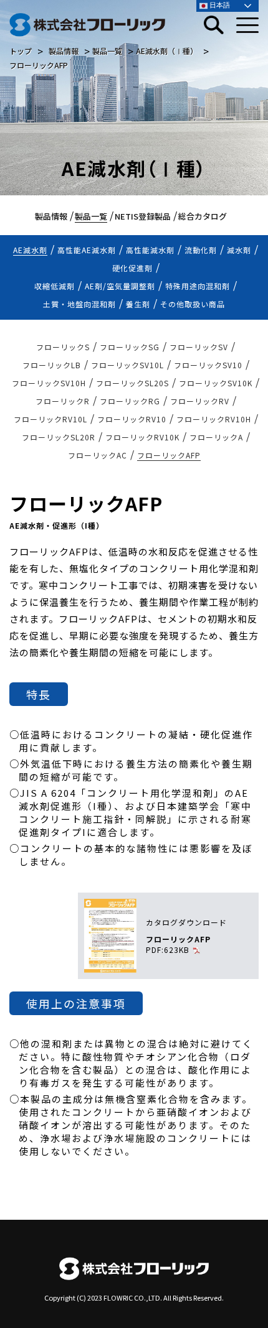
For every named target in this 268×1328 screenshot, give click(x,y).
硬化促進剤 (132, 267)
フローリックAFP (169, 455)
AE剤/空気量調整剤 (120, 286)
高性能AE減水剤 (86, 249)
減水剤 (239, 249)
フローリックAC (97, 455)
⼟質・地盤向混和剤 (79, 304)
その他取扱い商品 (192, 304)
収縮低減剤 (54, 286)
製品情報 (51, 216)
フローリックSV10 (208, 365)
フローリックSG (130, 346)
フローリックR (63, 401)
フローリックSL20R (58, 437)
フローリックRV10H (213, 419)
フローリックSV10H (49, 383)
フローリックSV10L (127, 365)
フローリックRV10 (131, 419)
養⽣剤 (138, 304)
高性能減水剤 (150, 249)
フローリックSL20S (132, 383)
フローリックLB (51, 365)
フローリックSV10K (215, 383)
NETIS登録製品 (143, 216)
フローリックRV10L (50, 419)
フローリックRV (199, 401)
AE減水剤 (30, 249)
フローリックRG (130, 401)
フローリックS (63, 346)
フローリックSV (199, 346)
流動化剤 (200, 249)
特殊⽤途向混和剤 (197, 286)
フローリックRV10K (142, 437)
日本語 (219, 5)
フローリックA (216, 437)
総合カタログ (202, 216)
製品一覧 (91, 216)
